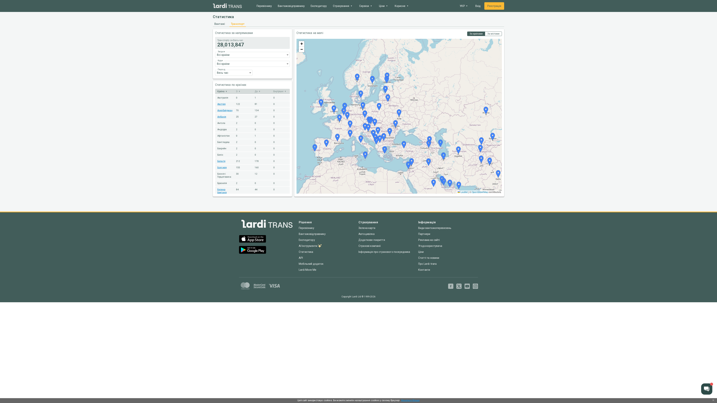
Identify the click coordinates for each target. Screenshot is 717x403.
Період (221, 69)
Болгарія (222, 167)
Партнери (424, 233)
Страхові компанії (369, 245)
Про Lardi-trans (427, 263)
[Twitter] (459, 286)
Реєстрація (494, 5)
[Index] (267, 225)
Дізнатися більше (410, 400)
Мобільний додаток (311, 263)
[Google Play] (252, 250)
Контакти (424, 269)
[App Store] (252, 239)
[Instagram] (475, 286)
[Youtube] (467, 286)
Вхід (478, 5)
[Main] (227, 6)
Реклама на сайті (429, 239)
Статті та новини (428, 257)
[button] (252, 55)
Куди (220, 60)
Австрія (221, 104)
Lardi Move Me (307, 269)
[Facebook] (450, 286)
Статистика (306, 251)
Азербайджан (224, 110)
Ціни (421, 251)
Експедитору (319, 5)
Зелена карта (366, 228)
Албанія (221, 116)
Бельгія (221, 161)
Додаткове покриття (371, 239)
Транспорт (237, 23)
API (301, 257)
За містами (493, 33)
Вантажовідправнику (291, 5)
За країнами (476, 33)
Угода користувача (430, 245)
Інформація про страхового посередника (384, 251)
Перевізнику (264, 5)
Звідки (221, 51)
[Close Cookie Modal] (713, 400)
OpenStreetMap (480, 191)
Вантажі (219, 23)
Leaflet (464, 191)
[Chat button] (706, 389)
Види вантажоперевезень (434, 228)
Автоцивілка (366, 233)
